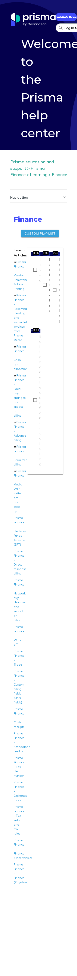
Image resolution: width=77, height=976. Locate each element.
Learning (38, 174)
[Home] (33, 25)
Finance (59, 174)
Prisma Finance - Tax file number (19, 767)
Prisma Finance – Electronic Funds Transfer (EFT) (20, 531)
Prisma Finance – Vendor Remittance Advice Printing (21, 275)
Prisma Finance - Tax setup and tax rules (19, 820)
